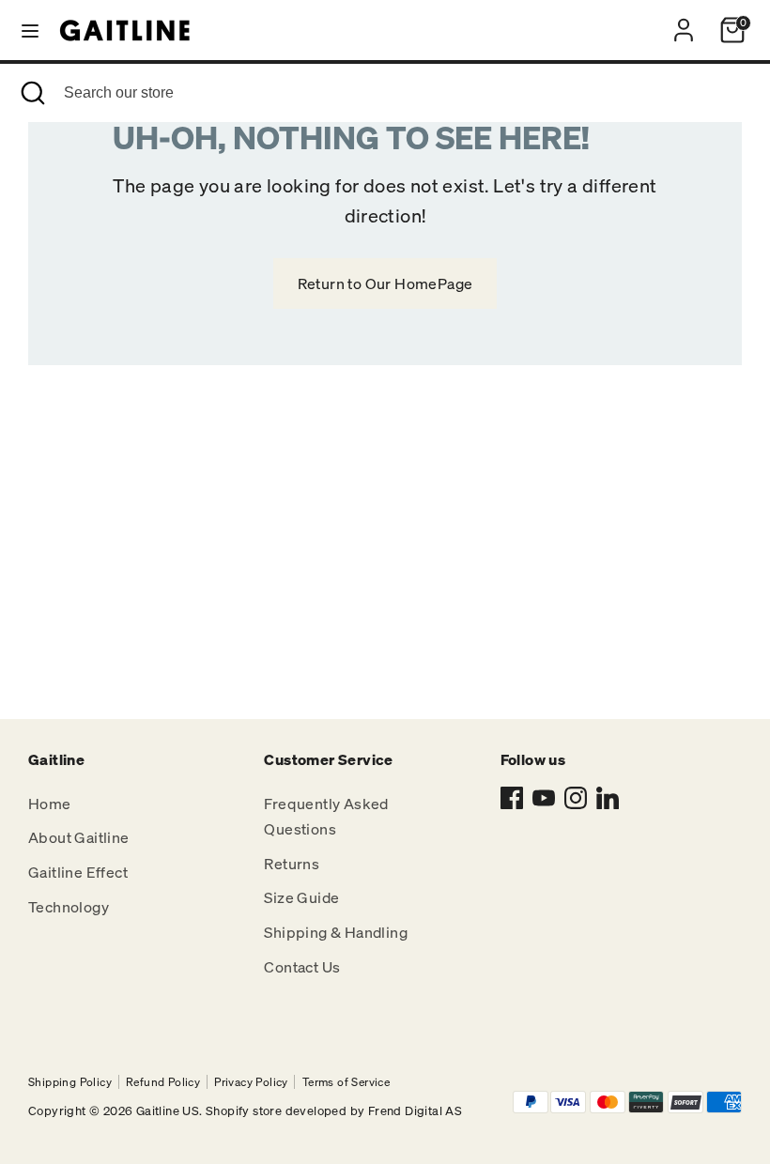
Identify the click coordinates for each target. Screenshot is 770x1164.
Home (49, 803)
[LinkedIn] (607, 798)
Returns (291, 863)
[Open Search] (32, 93)
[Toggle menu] (30, 30)
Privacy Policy (251, 1082)
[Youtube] (543, 798)
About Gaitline (79, 837)
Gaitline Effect (78, 872)
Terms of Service (346, 1082)
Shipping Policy (70, 1082)
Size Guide (301, 897)
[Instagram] (575, 798)
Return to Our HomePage (385, 283)
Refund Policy (163, 1082)
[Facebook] (511, 798)
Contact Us (302, 967)
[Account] (683, 23)
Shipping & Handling (336, 932)
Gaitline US (167, 1111)
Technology (68, 906)
